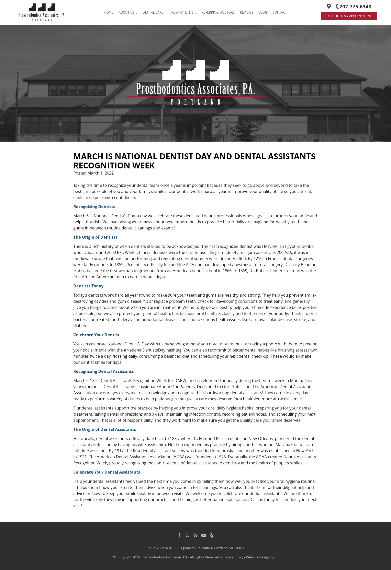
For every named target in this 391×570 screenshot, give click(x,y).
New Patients (182, 12)
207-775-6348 (355, 6)
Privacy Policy (233, 557)
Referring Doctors (218, 12)
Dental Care (153, 12)
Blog (263, 12)
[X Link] (187, 535)
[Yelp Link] (211, 535)
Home (108, 12)
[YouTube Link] (203, 535)
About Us (127, 12)
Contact (279, 12)
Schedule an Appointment (349, 16)
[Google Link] (195, 535)
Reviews (246, 12)
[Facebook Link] (179, 535)
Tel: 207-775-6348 (160, 548)
